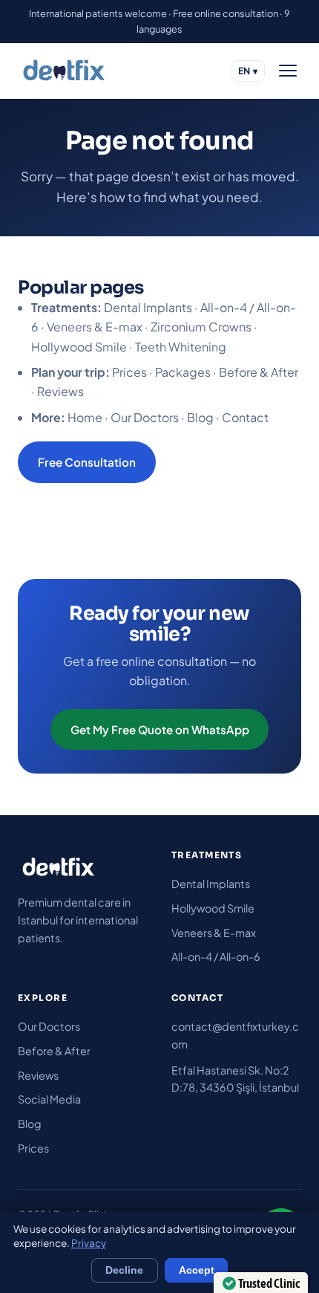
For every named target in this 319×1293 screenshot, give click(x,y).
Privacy (88, 1243)
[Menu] (287, 70)
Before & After (258, 372)
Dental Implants (148, 307)
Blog (200, 417)
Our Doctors (145, 417)
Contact (245, 417)
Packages (183, 372)
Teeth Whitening (180, 346)
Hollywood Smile (79, 346)
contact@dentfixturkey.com (235, 1035)
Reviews (60, 391)
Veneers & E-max (94, 326)
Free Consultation (87, 462)
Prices (129, 372)
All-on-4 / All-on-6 (215, 956)
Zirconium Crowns (201, 326)
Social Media (49, 1099)
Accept (196, 1270)
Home (85, 417)
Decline (124, 1270)
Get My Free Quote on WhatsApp (159, 729)
